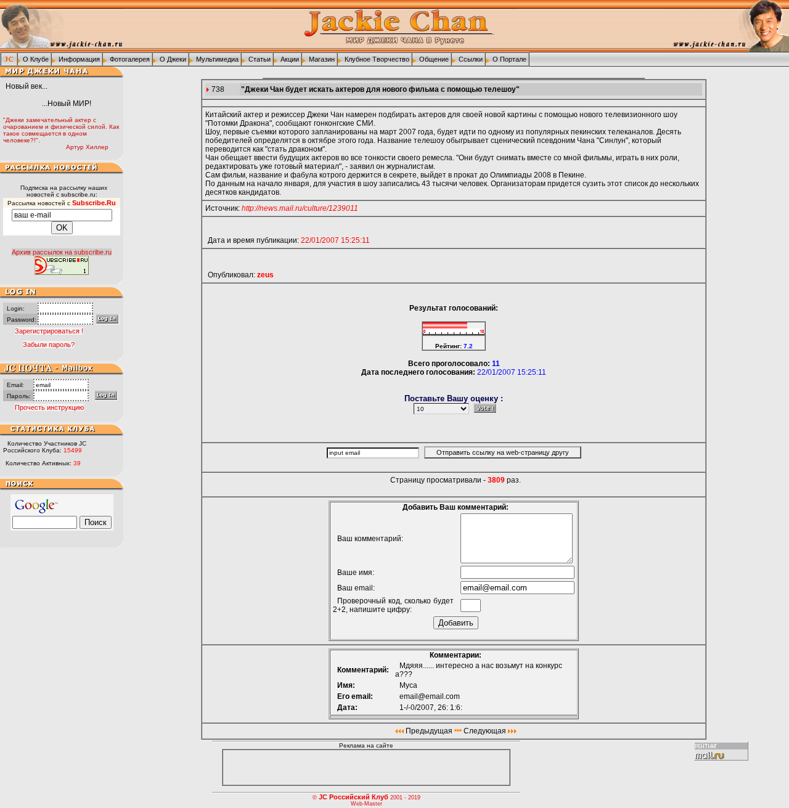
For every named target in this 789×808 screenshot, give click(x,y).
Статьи (259, 59)
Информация (79, 59)
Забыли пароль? (49, 344)
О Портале (509, 59)
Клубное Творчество (377, 59)
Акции (290, 59)
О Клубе (36, 59)
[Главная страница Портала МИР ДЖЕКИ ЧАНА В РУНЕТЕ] (9, 58)
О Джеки (173, 59)
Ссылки (470, 59)
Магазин (322, 59)
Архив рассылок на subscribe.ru (62, 252)
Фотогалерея (130, 59)
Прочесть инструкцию (49, 407)
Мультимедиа (217, 59)
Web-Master (366, 804)
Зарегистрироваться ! (49, 331)
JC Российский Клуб (353, 797)
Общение (434, 59)
